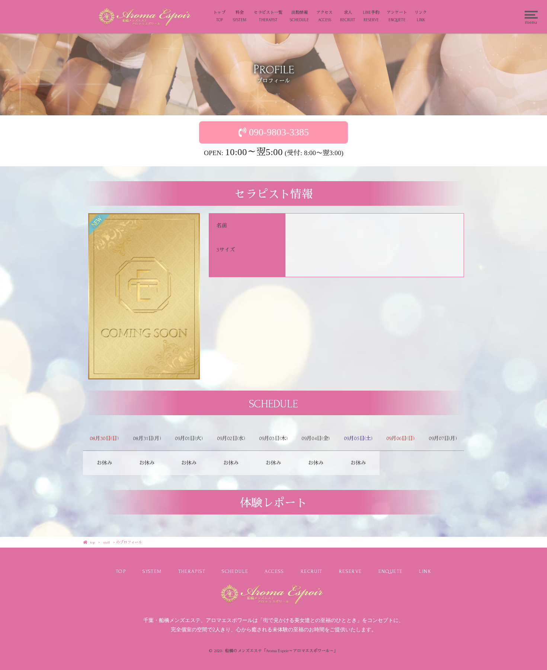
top (92, 542)
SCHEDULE (235, 571)
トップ (219, 16)
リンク (421, 16)
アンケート (397, 16)
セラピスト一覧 (268, 16)
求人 (347, 16)
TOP (121, 571)
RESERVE (350, 571)
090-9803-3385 (279, 132)
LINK (425, 571)
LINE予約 (371, 16)
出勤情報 (299, 16)
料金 (239, 16)
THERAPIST (192, 571)
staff (106, 542)
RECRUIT (312, 571)
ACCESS (274, 571)
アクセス (324, 16)
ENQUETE (390, 571)
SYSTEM (152, 571)
